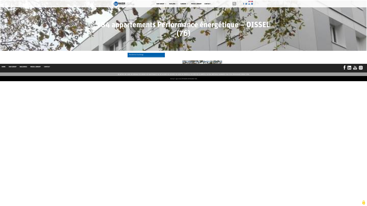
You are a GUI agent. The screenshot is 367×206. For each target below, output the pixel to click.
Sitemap (172, 78)
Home (3, 67)
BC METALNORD (162, 74)
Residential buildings (136, 55)
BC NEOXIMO (171, 74)
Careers (183, 4)
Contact (207, 4)
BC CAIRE (127, 74)
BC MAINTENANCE (152, 74)
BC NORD (178, 74)
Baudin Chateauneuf (124, 3)
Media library (196, 4)
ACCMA (209, 74)
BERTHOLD (215, 74)
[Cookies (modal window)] (363, 202)
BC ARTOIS (121, 74)
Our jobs (172, 4)
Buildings (23, 67)
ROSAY (243, 74)
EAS (227, 74)
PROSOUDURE (236, 74)
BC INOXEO (142, 74)
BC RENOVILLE (186, 74)
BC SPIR (193, 74)
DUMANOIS (222, 74)
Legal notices (178, 78)
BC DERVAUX (134, 74)
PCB (230, 74)
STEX (247, 74)
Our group (160, 4)
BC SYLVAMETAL (201, 74)
